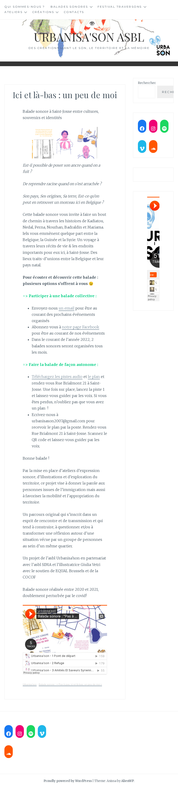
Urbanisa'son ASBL (89, 37)
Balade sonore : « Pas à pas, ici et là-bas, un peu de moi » (70, 684)
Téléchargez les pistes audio (57, 376)
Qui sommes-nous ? (24, 6)
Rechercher (147, 83)
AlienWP (127, 781)
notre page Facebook (80, 327)
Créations (43, 12)
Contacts (74, 12)
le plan (94, 376)
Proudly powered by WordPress (68, 781)
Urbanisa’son (30, 684)
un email (66, 308)
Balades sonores (69, 6)
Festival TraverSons (120, 6)
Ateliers (13, 12)
